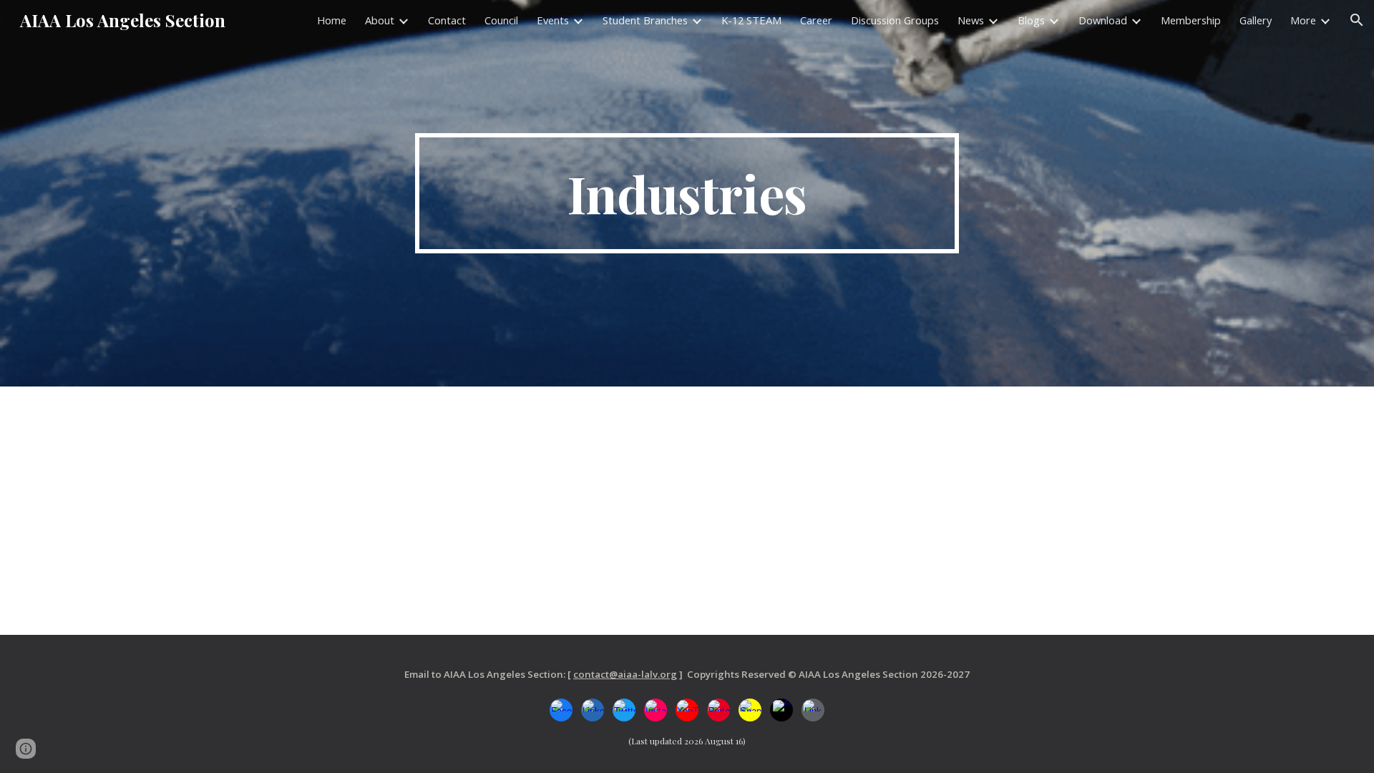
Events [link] (553, 20)
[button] (1357, 20)
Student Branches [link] (645, 20)
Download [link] (1102, 20)
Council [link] (501, 20)
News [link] (971, 20)
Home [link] (331, 20)
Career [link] (816, 20)
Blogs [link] (1031, 20)
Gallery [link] (1255, 20)
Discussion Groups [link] (895, 20)
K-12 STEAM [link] (751, 20)
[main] (687, 193)
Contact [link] (447, 20)
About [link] (379, 20)
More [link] (1303, 20)
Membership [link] (1191, 20)
